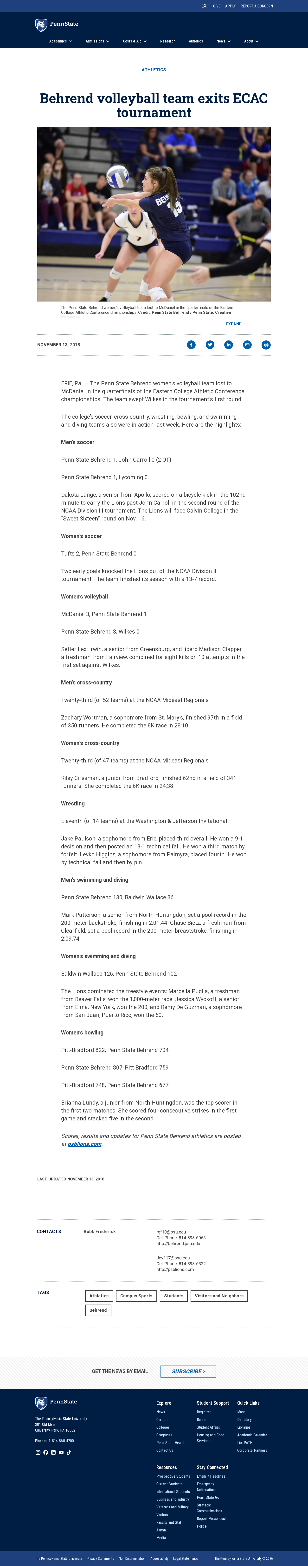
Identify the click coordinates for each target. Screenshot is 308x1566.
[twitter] (210, 345)
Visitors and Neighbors (219, 1295)
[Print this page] (266, 345)
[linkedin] (228, 345)
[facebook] (191, 345)
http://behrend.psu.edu (178, 1243)
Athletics (154, 69)
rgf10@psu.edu (171, 1231)
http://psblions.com (175, 1269)
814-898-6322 (192, 1263)
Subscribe (186, 1371)
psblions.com (84, 1144)
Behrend (98, 1310)
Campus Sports (136, 1295)
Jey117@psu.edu (173, 1257)
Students (173, 1295)
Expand (234, 324)
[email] (247, 345)
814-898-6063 (192, 1237)
